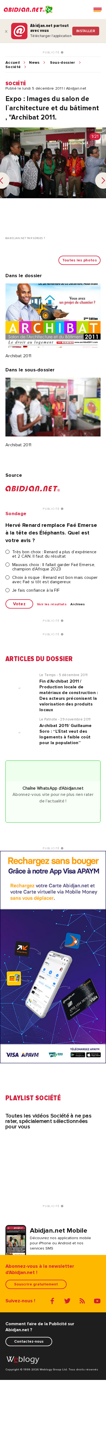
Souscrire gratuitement (36, 1284)
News (34, 63)
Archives (77, 604)
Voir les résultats (52, 604)
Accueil (12, 63)
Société (13, 67)
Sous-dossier (62, 63)
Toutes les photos (79, 260)
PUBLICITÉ (52, 52)
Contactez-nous (28, 1341)
